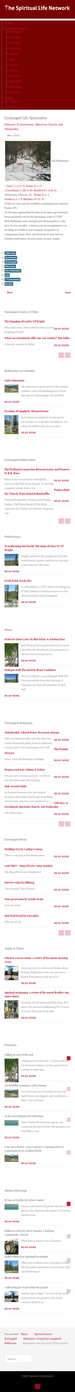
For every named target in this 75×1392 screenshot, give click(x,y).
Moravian (10, 266)
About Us (14, 101)
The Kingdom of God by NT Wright (25, 321)
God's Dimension (14, 380)
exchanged (11, 261)
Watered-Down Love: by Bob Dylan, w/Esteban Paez (35, 639)
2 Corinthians (12, 279)
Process (13, 65)
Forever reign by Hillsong (19, 882)
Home (9, 23)
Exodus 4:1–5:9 (13, 199)
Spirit (12, 59)
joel (7, 275)
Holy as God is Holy (16, 786)
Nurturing (14, 37)
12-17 (22, 186)
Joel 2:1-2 (12, 186)
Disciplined (15, 43)
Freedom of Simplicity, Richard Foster (27, 411)
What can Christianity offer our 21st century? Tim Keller (37, 338)
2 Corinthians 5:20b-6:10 (18, 190)
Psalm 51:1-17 (34, 186)
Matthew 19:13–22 (33, 199)
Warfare (13, 54)
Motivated (15, 81)
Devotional (15, 76)
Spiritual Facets (16, 28)
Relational (15, 92)
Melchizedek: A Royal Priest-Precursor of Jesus (32, 732)
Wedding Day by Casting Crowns (24, 849)
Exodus (9, 283)
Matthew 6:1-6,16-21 (45, 190)
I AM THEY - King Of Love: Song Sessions (29, 866)
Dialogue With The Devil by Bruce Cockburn (30, 670)
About (9, 98)
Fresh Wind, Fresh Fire (18, 580)
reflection (10, 253)
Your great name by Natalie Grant (24, 899)
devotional (10, 257)
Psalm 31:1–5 (41, 194)
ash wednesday (13, 270)
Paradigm (14, 32)
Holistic (13, 70)
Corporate (15, 48)
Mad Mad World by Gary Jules (21, 915)
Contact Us (15, 106)
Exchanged (15, 87)
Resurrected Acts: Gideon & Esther (25, 769)
